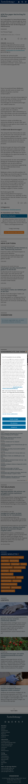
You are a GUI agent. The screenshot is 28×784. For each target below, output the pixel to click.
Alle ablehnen (14, 423)
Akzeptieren (14, 427)
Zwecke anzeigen (14, 419)
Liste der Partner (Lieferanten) (9, 414)
